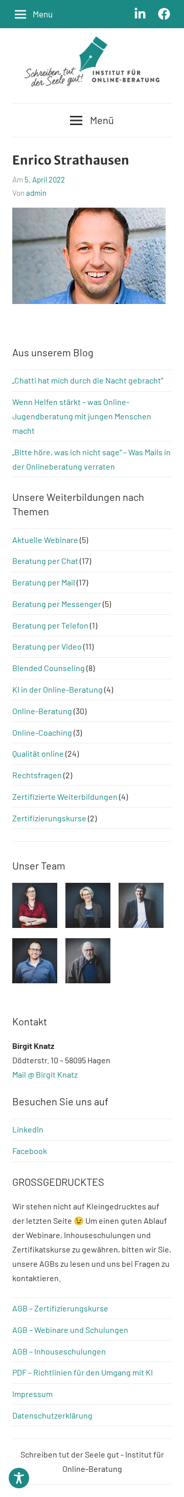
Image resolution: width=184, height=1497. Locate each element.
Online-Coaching (42, 732)
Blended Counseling (48, 668)
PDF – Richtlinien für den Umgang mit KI (82, 1372)
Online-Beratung (42, 711)
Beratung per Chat (45, 560)
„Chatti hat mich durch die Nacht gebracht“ (87, 380)
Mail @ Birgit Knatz (45, 1074)
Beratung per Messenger (56, 604)
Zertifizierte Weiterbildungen (65, 796)
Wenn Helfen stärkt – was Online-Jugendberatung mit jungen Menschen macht (81, 416)
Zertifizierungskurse (49, 818)
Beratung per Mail (43, 582)
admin (36, 192)
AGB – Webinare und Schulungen (70, 1329)
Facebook (29, 1151)
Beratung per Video (47, 646)
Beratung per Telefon (50, 625)
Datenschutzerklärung (52, 1415)
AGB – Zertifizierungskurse (60, 1308)
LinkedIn (27, 1129)
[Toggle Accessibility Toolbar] (19, 1478)
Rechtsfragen (37, 775)
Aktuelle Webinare (45, 539)
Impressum (32, 1394)
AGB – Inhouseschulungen (59, 1351)
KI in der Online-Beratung (57, 689)
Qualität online (38, 753)
